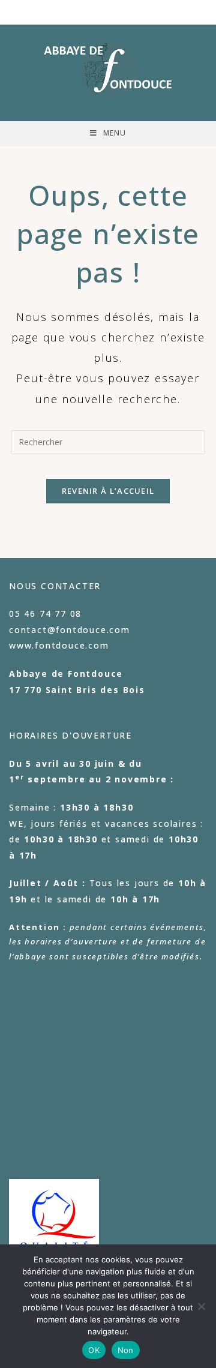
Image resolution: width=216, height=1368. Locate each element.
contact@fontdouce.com (69, 629)
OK (94, 1350)
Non (126, 1350)
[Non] (201, 1306)
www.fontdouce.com (59, 645)
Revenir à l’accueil (108, 490)
